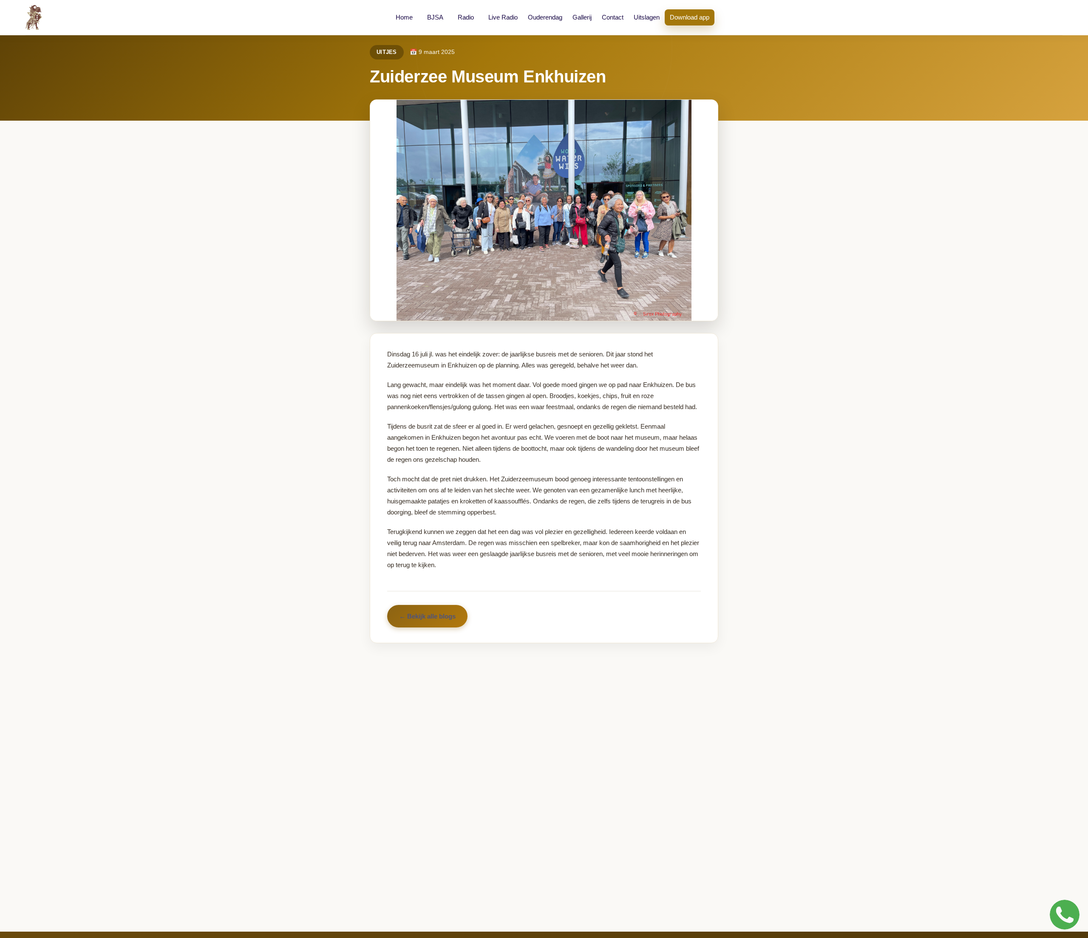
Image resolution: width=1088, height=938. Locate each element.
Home (404, 17)
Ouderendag (545, 17)
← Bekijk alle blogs (427, 616)
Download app (689, 17)
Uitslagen (647, 17)
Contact (612, 17)
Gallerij (582, 17)
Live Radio (503, 17)
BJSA (435, 17)
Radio (466, 17)
